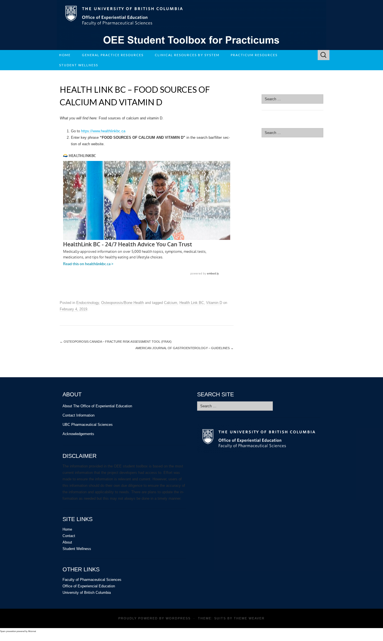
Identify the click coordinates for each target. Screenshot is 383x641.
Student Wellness (77, 549)
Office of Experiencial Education (89, 586)
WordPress (178, 618)
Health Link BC (191, 303)
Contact (69, 536)
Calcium (170, 303)
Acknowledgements (78, 434)
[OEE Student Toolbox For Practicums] (191, 25)
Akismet (32, 631)
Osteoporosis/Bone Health (122, 303)
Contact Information (78, 415)
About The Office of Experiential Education (97, 406)
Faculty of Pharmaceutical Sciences (92, 580)
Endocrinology (87, 303)
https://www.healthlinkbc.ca (103, 131)
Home (65, 55)
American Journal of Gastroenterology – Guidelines (184, 348)
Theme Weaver (249, 618)
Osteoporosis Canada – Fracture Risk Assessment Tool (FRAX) (116, 341)
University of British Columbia (87, 592)
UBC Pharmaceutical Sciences (88, 424)
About (67, 542)
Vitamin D (214, 303)
